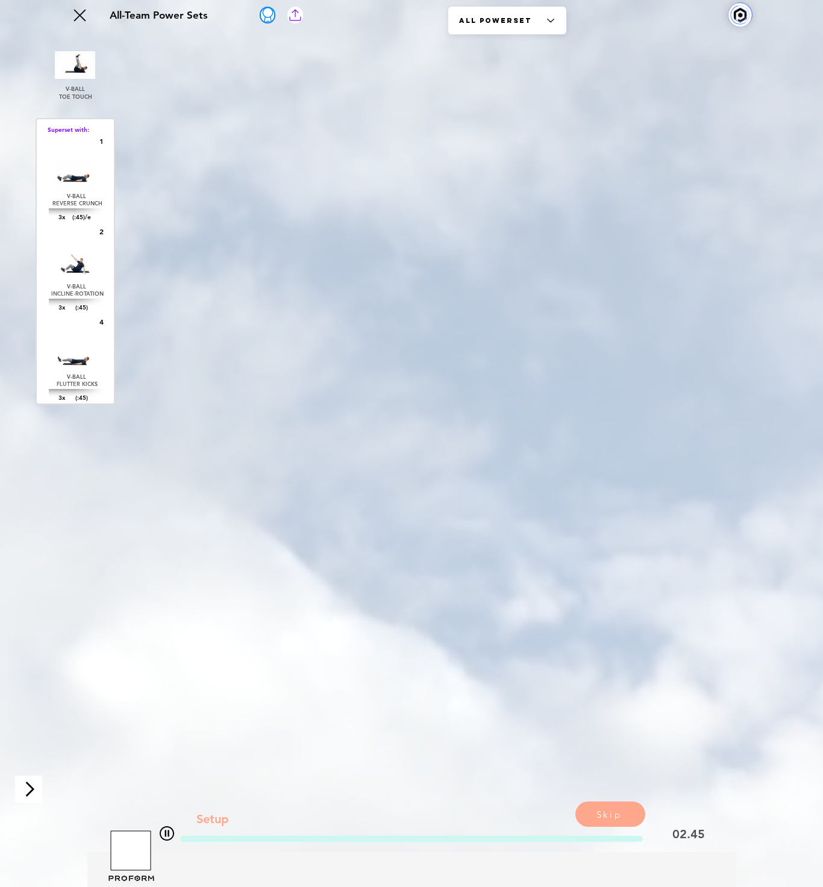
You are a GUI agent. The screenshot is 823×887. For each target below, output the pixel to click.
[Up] (79, 15)
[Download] (28, 789)
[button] (295, 15)
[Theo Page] (267, 15)
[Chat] (167, 833)
